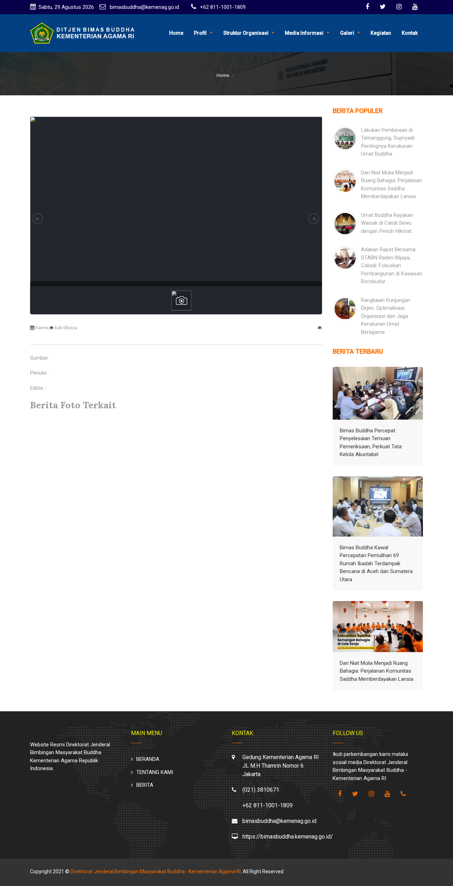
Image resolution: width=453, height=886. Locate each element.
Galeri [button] (347, 33)
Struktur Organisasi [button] (246, 33)
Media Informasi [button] (304, 33)
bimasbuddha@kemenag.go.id (143, 7)
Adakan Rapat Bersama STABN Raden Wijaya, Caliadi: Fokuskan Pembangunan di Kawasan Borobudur (391, 265)
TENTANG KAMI (154, 772)
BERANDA (147, 759)
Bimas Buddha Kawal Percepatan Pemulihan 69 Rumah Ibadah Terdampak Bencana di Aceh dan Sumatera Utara (376, 563)
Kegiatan (381, 33)
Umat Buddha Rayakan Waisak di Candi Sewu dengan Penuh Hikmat (387, 223)
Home (176, 33)
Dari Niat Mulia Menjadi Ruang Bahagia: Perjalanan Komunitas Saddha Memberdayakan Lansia (376, 671)
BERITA (144, 785)
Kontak (410, 33)
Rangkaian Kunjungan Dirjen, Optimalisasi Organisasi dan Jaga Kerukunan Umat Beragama (385, 316)
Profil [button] (200, 33)
